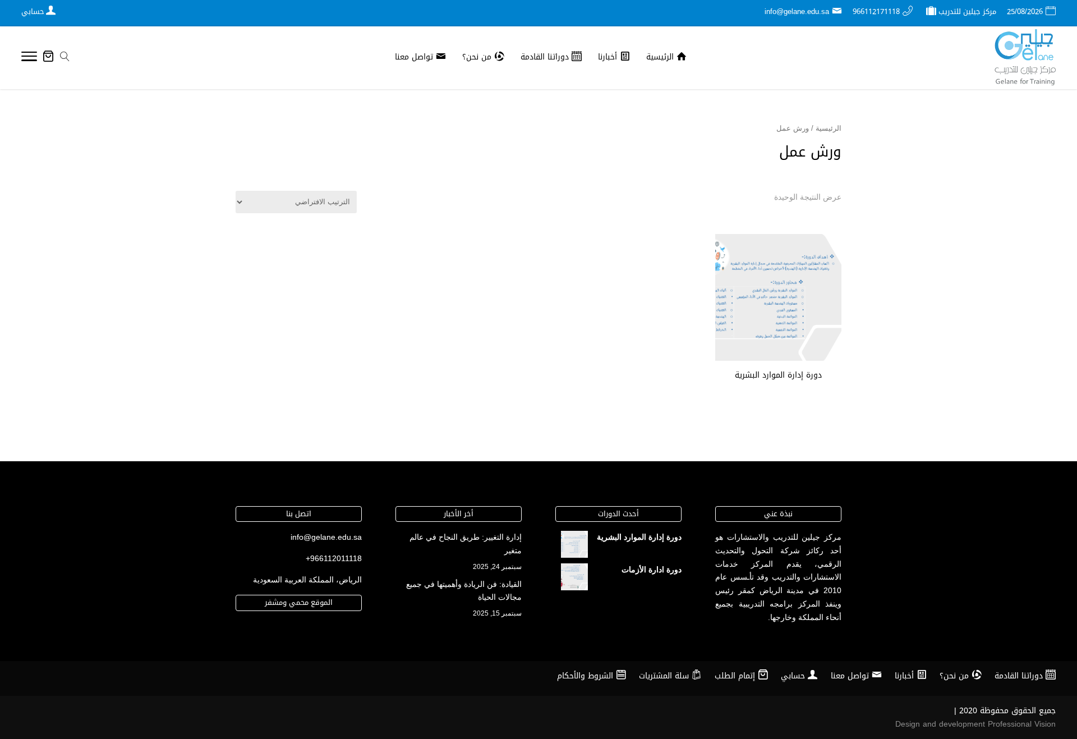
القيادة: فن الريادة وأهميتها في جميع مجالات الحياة (464, 591)
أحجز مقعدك (778, 396)
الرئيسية (828, 128)
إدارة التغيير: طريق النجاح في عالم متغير (465, 544)
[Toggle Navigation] (29, 58)
